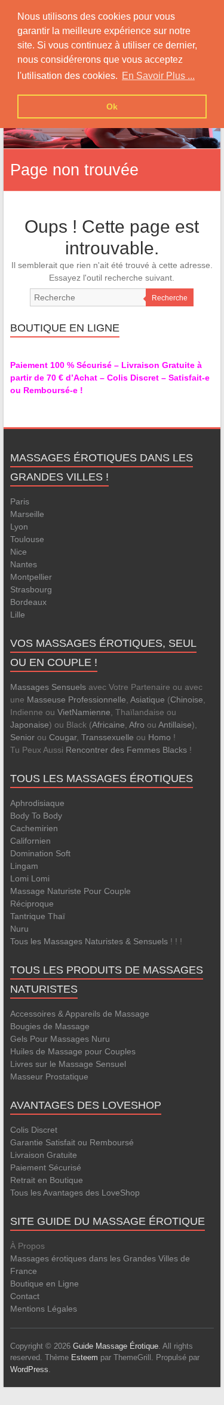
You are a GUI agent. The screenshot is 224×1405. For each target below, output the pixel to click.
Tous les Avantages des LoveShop (75, 1192)
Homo (159, 737)
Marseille (27, 514)
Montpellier (31, 577)
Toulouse (27, 539)
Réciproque (32, 903)
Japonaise (29, 724)
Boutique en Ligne (44, 1283)
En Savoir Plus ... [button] (158, 76)
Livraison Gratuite (43, 1155)
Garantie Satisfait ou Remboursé (72, 1142)
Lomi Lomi (30, 878)
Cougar (62, 737)
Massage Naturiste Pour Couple (70, 891)
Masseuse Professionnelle (76, 699)
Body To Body (36, 815)
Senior (22, 737)
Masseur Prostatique (49, 1076)
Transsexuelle (107, 737)
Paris (19, 501)
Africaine (108, 724)
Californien (30, 841)
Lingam (24, 866)
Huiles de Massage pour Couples (73, 1051)
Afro (137, 724)
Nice (18, 551)
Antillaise (175, 724)
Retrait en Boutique (46, 1180)
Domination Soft (40, 853)
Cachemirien (34, 828)
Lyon (19, 526)
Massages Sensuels (48, 687)
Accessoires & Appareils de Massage (79, 1013)
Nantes (23, 564)
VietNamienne (84, 712)
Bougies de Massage (50, 1026)
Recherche (170, 298)
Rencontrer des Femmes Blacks (126, 750)
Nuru (19, 928)
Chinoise (186, 699)
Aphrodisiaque (37, 803)
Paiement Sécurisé (45, 1167)
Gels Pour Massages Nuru (60, 1039)
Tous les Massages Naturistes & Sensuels (89, 941)
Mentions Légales (43, 1308)
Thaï (56, 916)
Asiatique (147, 699)
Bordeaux (28, 602)
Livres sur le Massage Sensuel (68, 1064)
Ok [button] (112, 106)
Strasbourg (31, 589)
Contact (24, 1296)
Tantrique (27, 916)
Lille (17, 614)
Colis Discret (33, 1130)
